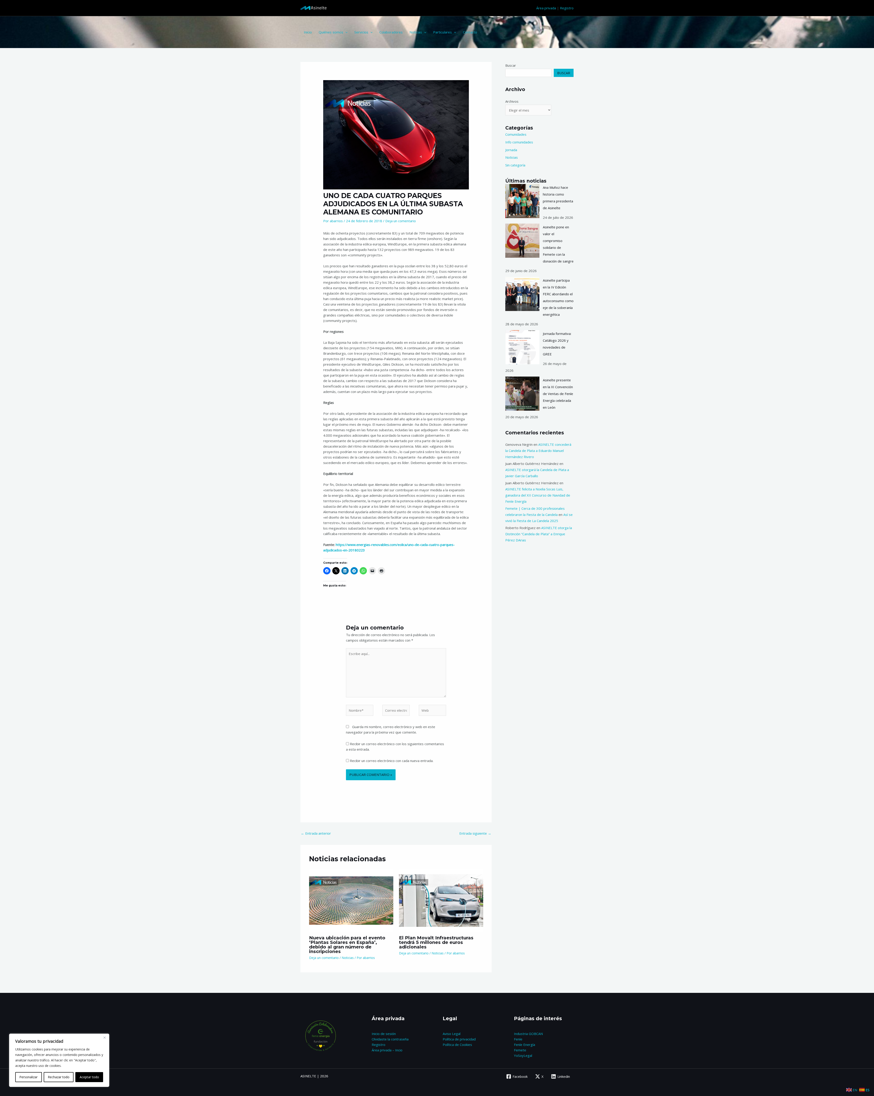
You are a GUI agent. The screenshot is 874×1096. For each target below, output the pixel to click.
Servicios (361, 32)
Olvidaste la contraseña (390, 1039)
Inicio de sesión (384, 1033)
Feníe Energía (524, 1044)
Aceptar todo (89, 1077)
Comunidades (515, 134)
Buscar (510, 65)
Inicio (308, 32)
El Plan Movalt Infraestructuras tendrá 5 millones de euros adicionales (436, 942)
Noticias (415, 32)
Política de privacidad (459, 1039)
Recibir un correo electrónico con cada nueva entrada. (391, 760)
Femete (520, 1050)
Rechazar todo (58, 1077)
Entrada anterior (316, 833)
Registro (567, 8)
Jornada (511, 150)
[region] (59, 1060)
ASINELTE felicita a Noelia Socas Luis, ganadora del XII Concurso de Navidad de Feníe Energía (537, 495)
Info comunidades (519, 142)
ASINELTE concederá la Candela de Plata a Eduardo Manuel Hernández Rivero (538, 450)
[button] (345, 32)
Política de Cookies (457, 1044)
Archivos (511, 101)
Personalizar (28, 1077)
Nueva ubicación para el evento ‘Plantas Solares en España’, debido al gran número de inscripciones (347, 944)
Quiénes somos (331, 32)
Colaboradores (391, 32)
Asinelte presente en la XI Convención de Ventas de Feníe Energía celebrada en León (558, 394)
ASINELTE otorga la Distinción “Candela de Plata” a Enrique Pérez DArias (538, 533)
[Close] (104, 1037)
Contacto (470, 32)
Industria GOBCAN (528, 1033)
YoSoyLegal (523, 1055)
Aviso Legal (451, 1033)
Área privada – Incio (387, 1050)
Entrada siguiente (475, 833)
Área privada (546, 8)
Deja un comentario (400, 221)
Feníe (518, 1039)
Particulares (442, 32)
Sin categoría (515, 165)
